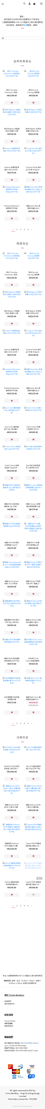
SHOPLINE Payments (26, 1106)
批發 (6, 1050)
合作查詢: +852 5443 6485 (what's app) (23, 1050)
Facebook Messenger (17, 1045)
